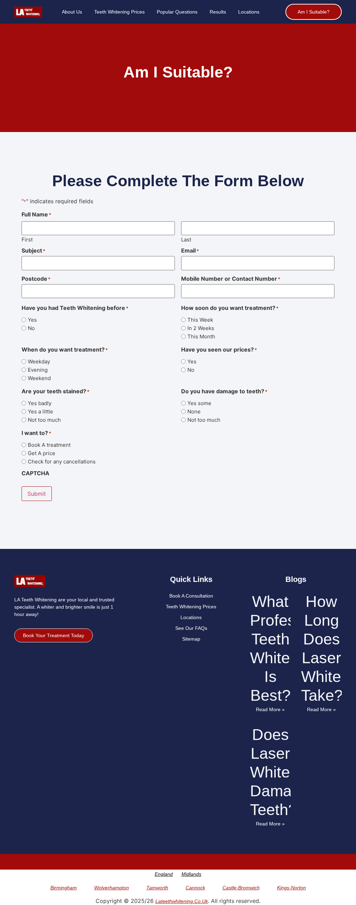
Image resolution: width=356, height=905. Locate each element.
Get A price (41, 453)
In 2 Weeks (200, 328)
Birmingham (63, 887)
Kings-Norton (291, 887)
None (194, 411)
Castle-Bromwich (241, 887)
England (164, 874)
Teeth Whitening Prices (119, 12)
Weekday (39, 361)
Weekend (39, 378)
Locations (248, 12)
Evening (38, 369)
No (31, 328)
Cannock (195, 887)
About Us (72, 12)
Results (218, 12)
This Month (201, 336)
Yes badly (39, 403)
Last (186, 239)
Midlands (191, 874)
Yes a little (40, 411)
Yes (32, 319)
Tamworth (157, 887)
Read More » (270, 709)
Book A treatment (49, 444)
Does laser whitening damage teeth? (284, 772)
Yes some (199, 403)
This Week (200, 319)
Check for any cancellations (62, 461)
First (27, 239)
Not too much (44, 419)
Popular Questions (177, 12)
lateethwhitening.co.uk (181, 901)
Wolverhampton (111, 887)
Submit (36, 493)
